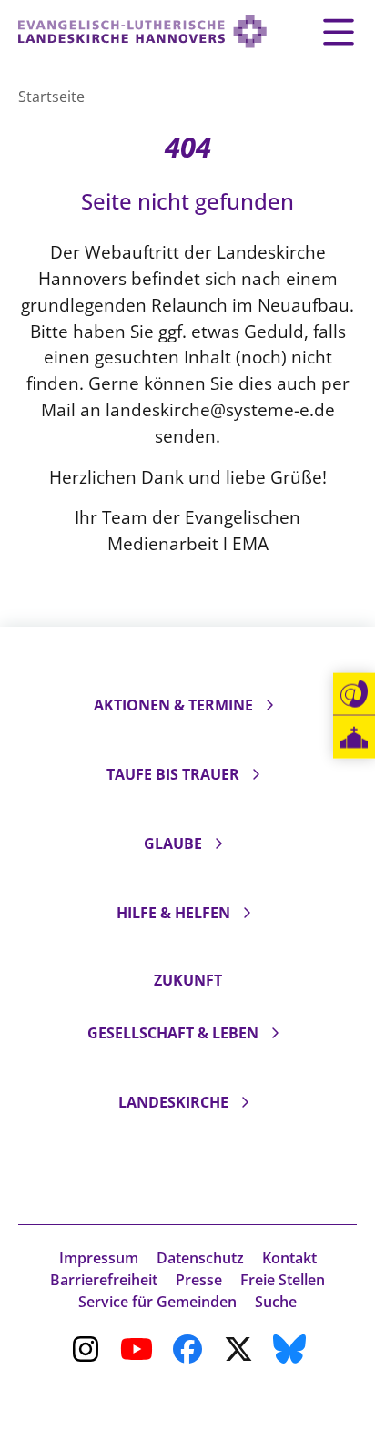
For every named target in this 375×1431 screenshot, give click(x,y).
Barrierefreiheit (103, 1280)
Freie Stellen (282, 1280)
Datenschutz (200, 1258)
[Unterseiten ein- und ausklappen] (269, 705)
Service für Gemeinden (157, 1302)
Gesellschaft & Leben (172, 1033)
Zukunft (188, 980)
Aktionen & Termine (173, 705)
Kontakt (289, 1258)
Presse (199, 1280)
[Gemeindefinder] (354, 737)
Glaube (173, 843)
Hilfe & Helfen (173, 913)
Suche (276, 1302)
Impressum (98, 1258)
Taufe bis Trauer (172, 774)
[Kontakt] (354, 694)
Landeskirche (173, 1102)
